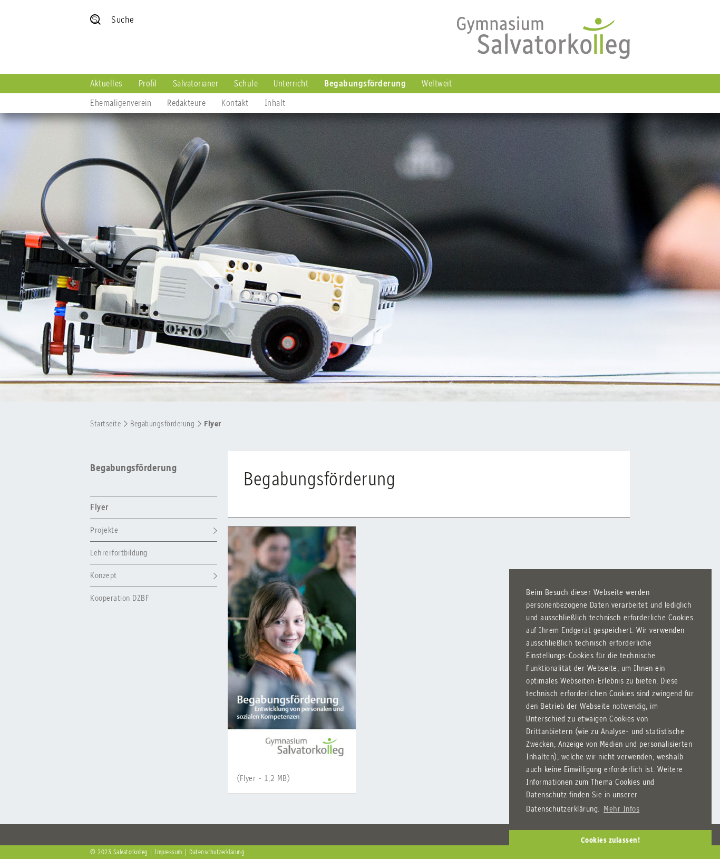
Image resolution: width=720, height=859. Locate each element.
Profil (148, 83)
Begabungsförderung (365, 83)
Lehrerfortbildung (119, 553)
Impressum (168, 852)
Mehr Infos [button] (621, 809)
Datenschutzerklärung (216, 852)
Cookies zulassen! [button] (610, 840)
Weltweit (437, 83)
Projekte (104, 530)
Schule (246, 83)
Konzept (103, 575)
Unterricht (291, 83)
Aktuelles (106, 83)
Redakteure (186, 102)
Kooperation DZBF (119, 598)
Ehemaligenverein (120, 102)
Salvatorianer (196, 83)
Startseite (105, 423)
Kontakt (235, 102)
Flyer (212, 423)
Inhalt (275, 102)
